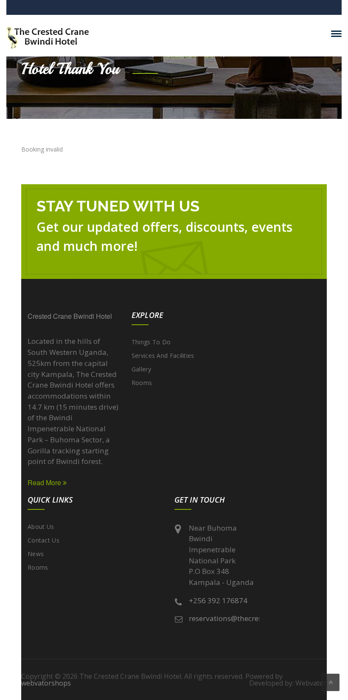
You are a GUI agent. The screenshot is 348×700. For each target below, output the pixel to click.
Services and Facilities (163, 355)
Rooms (142, 383)
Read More (45, 482)
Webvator (311, 683)
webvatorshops (46, 683)
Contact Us (43, 540)
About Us (41, 527)
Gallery (141, 369)
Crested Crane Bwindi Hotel (70, 316)
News (36, 554)
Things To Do (151, 342)
